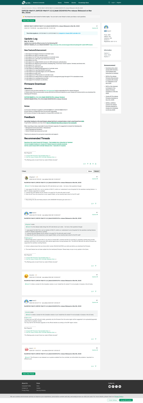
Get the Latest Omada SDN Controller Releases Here (40, 157)
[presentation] (26, 178)
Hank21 (34, 212)
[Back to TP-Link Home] (26, 2)
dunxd (31, 348)
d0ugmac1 (32, 177)
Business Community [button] (38, 2)
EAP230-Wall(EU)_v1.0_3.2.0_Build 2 (35, 97)
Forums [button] (66, 2)
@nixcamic (29, 317)
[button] (60, 2)
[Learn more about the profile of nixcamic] (26, 276)
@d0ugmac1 (29, 238)
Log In (113, 2)
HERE (82, 121)
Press (38, 383)
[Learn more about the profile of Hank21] (26, 213)
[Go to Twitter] (116, 386)
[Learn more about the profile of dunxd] (26, 349)
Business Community (27, 8)
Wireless (35, 8)
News (37, 386)
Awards (38, 388)
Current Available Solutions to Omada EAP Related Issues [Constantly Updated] (45, 144)
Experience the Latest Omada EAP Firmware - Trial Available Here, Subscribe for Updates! (48, 142)
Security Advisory (41, 390)
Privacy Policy (25, 390)
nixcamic (31, 275)
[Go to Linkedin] (120, 386)
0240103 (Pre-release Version (55, 97)
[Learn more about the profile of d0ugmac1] (26, 178)
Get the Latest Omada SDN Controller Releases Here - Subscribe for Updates (45, 145)
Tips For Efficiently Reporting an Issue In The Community (61, 122)
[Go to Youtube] (109, 386)
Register (119, 2)
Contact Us (25, 388)
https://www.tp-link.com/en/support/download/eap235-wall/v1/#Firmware (71, 44)
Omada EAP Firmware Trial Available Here (37, 155)
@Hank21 (27, 186)
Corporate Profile (26, 386)
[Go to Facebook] (113, 386)
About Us (25, 383)
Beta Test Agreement (49, 90)
